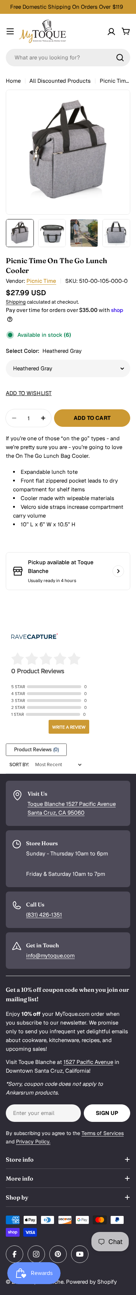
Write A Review (69, 727)
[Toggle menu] (10, 31)
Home (13, 80)
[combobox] (68, 57)
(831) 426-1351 (44, 914)
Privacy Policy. (33, 1141)
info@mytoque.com (50, 955)
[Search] (120, 57)
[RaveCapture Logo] (34, 637)
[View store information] (118, 571)
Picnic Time (41, 280)
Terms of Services (103, 1133)
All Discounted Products (60, 80)
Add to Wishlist (28, 393)
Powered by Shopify (91, 1281)
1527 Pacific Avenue (88, 1061)
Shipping (16, 302)
